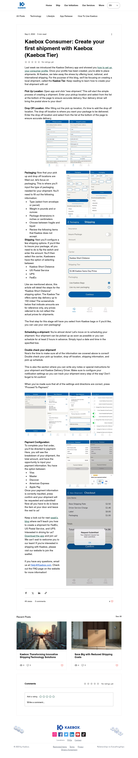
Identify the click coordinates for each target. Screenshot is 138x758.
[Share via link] (45, 593)
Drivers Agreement (69, 749)
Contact (78, 740)
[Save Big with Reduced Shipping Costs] (96, 635)
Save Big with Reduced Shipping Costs (93, 656)
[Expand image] (57, 143)
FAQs (69, 740)
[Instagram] (54, 734)
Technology (35, 16)
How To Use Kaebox (87, 16)
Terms (72, 746)
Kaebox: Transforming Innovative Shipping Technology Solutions (39, 656)
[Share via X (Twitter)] (32, 593)
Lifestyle (51, 16)
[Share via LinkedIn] (39, 593)
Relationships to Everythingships (110, 746)
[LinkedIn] (72, 734)
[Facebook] (60, 734)
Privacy (80, 746)
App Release (66, 16)
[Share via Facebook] (26, 593)
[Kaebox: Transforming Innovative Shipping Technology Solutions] (42, 635)
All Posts (20, 16)
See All (119, 616)
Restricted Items (60, 746)
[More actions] (111, 34)
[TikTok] (83, 734)
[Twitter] (66, 734)
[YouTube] (78, 734)
